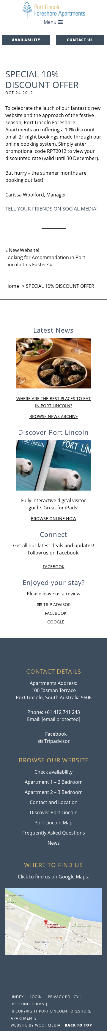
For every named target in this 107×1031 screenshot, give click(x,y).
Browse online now (53, 518)
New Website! (24, 250)
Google (55, 622)
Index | (19, 996)
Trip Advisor (56, 604)
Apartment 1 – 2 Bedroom (54, 782)
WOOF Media (48, 1025)
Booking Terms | (29, 1004)
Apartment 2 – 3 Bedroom (54, 792)
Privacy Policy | (64, 996)
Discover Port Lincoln (54, 812)
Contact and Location (54, 802)
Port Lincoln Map (53, 822)
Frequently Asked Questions (53, 832)
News (54, 843)
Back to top (79, 1025)
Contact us (80, 39)
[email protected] (61, 719)
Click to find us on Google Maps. (53, 876)
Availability (26, 39)
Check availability (53, 772)
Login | (37, 996)
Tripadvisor (56, 741)
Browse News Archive (53, 416)
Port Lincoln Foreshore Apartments (53, 10)
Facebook (53, 566)
